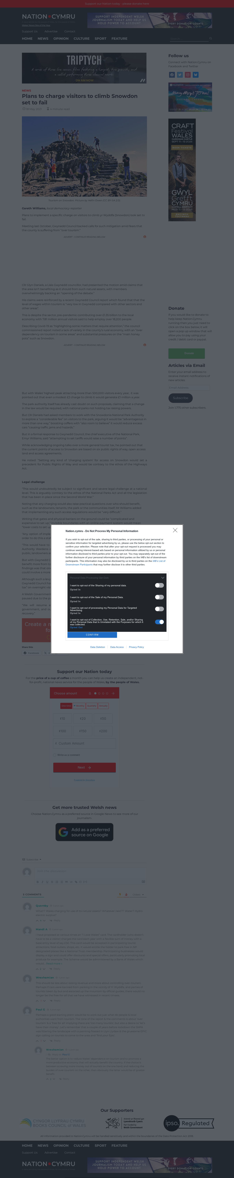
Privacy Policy (136, 647)
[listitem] (117, 578)
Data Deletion (97, 647)
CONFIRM (92, 634)
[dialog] (117, 589)
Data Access (117, 647)
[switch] (159, 585)
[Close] (176, 531)
